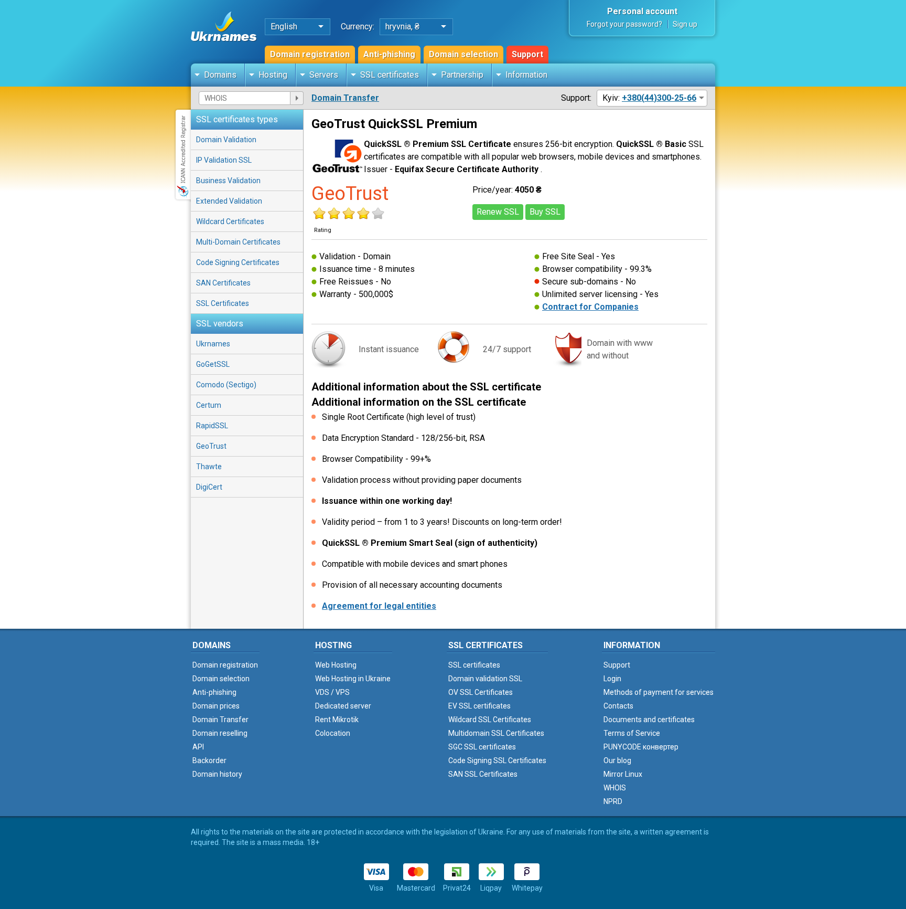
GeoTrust (211, 446)
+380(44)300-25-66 (659, 98)
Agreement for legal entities (379, 606)
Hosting (272, 75)
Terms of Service (631, 733)
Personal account (642, 11)
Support (527, 54)
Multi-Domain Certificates (238, 242)
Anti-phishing (389, 54)
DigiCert (209, 487)
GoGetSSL (213, 364)
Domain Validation (226, 139)
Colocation (332, 733)
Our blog (617, 760)
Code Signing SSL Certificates (497, 760)
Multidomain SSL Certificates (496, 733)
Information (526, 75)
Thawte (209, 466)
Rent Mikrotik (337, 719)
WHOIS (614, 788)
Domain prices (216, 706)
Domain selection (463, 54)
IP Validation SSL (224, 160)
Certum (208, 405)
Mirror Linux (622, 774)
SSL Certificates (222, 303)
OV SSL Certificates (480, 692)
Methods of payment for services (658, 692)
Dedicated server (343, 706)
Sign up (685, 24)
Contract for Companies (590, 307)
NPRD (612, 801)
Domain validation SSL (485, 678)
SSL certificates (389, 75)
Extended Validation (229, 201)
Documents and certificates (649, 719)
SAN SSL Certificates (482, 774)
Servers (323, 75)
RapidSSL (212, 425)
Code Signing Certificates (237, 262)
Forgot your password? (624, 24)
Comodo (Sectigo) (226, 384)
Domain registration (310, 54)
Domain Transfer (345, 98)
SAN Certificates (223, 283)
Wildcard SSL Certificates (489, 719)
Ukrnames (213, 344)
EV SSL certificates (479, 706)
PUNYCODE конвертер (640, 747)
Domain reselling (219, 733)
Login (612, 678)
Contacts (618, 706)
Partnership (462, 75)
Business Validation (228, 180)
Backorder (209, 760)
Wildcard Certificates (230, 221)
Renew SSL (498, 212)
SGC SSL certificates (482, 747)
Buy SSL (545, 212)
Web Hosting (336, 665)
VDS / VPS (332, 692)
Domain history (217, 774)
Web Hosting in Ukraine (353, 678)
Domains (220, 75)
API (198, 747)
